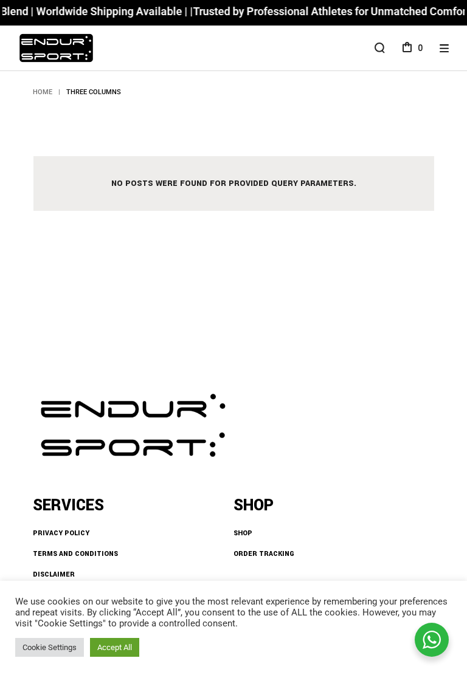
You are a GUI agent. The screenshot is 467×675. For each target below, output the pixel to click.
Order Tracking (264, 553)
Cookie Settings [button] (49, 647)
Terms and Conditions (75, 553)
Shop (243, 533)
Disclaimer (54, 574)
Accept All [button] (114, 647)
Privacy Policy (61, 533)
